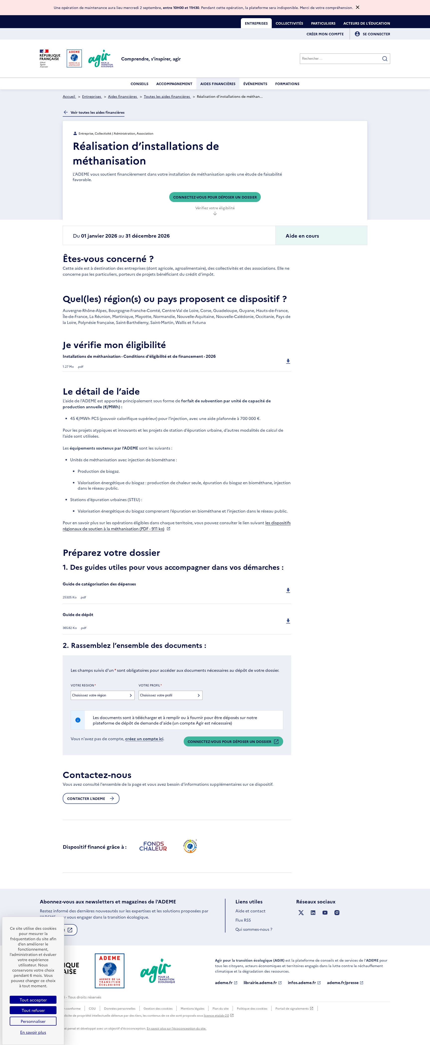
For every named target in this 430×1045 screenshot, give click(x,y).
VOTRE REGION (83, 685)
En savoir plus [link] (33, 1032)
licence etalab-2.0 (216, 1015)
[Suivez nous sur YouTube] (324, 913)
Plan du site (221, 1008)
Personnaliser (33, 1021)
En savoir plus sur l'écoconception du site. (176, 1028)
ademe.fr (224, 982)
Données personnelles (119, 1008)
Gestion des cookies (158, 1008)
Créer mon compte (325, 34)
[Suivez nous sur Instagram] (336, 912)
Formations (287, 83)
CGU (92, 1008)
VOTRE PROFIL (150, 685)
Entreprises (256, 23)
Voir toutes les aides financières (97, 112)
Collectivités (289, 23)
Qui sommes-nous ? (253, 929)
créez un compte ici (144, 738)
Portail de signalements (292, 1008)
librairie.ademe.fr (260, 982)
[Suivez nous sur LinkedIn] (313, 912)
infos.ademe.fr (302, 982)
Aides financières (217, 83)
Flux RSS (243, 920)
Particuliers (323, 23)
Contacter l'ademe (86, 798)
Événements (255, 83)
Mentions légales (192, 1008)
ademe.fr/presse (343, 982)
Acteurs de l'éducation (366, 23)
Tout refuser (33, 1010)
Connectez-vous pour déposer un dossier (215, 197)
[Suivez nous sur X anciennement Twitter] (301, 912)
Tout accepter (33, 999)
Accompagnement (174, 83)
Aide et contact (250, 910)
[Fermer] (357, 7)
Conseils (139, 83)
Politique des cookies (252, 1008)
